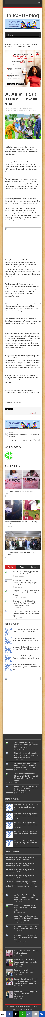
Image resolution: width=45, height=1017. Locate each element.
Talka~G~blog (22, 15)
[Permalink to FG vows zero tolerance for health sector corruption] (23, 549)
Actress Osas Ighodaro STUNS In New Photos (24, 434)
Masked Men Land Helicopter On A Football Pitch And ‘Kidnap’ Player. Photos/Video (25, 583)
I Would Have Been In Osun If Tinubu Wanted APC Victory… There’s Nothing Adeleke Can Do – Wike (26, 982)
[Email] (35, 1014)
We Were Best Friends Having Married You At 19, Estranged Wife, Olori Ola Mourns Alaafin (26, 897)
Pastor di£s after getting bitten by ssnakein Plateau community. (25, 994)
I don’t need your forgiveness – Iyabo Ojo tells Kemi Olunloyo (26, 927)
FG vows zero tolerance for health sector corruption (25, 971)
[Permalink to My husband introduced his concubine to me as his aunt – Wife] (9, 911)
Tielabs (30, 1009)
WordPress (16, 1009)
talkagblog (15, 108)
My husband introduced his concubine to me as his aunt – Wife (26, 907)
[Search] (39, 2)
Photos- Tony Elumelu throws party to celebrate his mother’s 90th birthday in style (26, 613)
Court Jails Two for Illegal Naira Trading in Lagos (26, 952)
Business (15, 45)
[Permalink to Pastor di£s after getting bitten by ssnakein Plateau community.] (9, 997)
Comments (34, 567)
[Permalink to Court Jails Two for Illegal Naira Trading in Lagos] (23, 488)
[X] (16, 1014)
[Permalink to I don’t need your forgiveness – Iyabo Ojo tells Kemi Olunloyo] (9, 932)
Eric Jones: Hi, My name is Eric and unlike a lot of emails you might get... (26, 807)
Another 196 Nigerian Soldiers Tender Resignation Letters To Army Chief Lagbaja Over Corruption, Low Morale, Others (21, 884)
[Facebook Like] (29, 1014)
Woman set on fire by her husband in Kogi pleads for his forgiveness (21, 523)
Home (9, 45)
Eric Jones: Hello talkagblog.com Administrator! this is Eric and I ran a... (26, 834)
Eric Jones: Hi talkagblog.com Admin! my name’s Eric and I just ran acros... (25, 825)
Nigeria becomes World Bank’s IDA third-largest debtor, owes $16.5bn (26, 937)
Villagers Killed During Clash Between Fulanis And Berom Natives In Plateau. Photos (26, 593)
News (30, 108)
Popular (10, 567)
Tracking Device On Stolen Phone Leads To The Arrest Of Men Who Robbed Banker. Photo (25, 603)
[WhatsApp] (22, 1014)
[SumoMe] (42, 1014)
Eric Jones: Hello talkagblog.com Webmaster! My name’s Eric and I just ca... (26, 667)
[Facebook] (9, 1014)
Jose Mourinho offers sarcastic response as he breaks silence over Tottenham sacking (26, 918)
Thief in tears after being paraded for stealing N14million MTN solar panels (26, 745)
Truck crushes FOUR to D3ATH (24, 440)
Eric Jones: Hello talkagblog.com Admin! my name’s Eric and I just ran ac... (26, 640)
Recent (22, 567)
